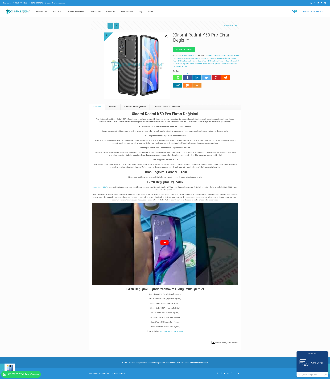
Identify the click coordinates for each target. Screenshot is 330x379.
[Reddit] (225, 76)
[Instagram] (325, 3)
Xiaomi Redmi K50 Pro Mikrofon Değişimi (204, 64)
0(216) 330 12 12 (37, 3)
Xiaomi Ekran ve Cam (189, 55)
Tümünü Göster (231, 26)
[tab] (97, 107)
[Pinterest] (216, 76)
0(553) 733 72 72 (21, 3)
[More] (196, 84)
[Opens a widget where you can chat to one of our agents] (312, 364)
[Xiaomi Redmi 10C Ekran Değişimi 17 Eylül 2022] (7, 369)
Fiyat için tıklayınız (185, 49)
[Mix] (187, 84)
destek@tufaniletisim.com (57, 3)
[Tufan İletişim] (18, 11)
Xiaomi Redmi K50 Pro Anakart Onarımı (219, 55)
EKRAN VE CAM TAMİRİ (312, 12)
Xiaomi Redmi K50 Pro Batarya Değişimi (215, 58)
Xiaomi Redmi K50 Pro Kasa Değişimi (211, 61)
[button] (166, 36)
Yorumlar (113, 107)
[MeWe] (177, 84)
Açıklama (97, 107)
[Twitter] (318, 3)
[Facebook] (315, 3)
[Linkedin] (196, 76)
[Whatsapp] (177, 76)
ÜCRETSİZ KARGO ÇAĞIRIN (135, 107)
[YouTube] (321, 3)
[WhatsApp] (311, 3)
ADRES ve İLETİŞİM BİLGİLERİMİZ (167, 107)
